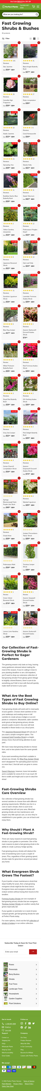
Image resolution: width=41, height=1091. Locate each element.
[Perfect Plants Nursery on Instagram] (22, 1023)
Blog (22, 1049)
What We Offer (25, 1043)
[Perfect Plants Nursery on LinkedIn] (29, 1027)
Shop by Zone (6, 1049)
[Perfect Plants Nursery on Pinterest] (22, 1027)
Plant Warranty (6, 1084)
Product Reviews (26, 1040)
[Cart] (33, 6)
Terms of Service (29, 1081)
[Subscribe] (33, 951)
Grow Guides (6, 1056)
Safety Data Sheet (8, 1086)
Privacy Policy (18, 1084)
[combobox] (20, 14)
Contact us (5, 1037)
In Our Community (26, 1046)
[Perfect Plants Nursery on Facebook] (25, 1023)
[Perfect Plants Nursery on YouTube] (29, 1023)
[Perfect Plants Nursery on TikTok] (25, 1027)
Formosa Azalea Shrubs (11, 899)
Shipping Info (6, 1040)
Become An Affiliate (27, 1052)
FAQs (3, 1043)
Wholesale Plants (7, 1046)
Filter (7, 38)
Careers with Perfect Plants (29, 1056)
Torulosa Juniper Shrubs (11, 904)
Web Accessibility (7, 1052)
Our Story (24, 1037)
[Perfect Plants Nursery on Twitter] (33, 1023)
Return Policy (29, 1084)
